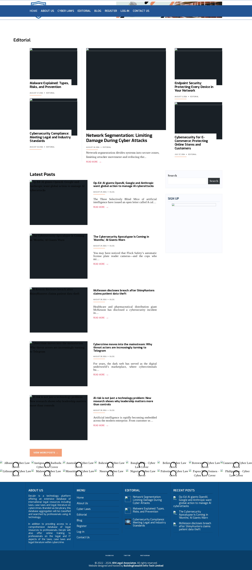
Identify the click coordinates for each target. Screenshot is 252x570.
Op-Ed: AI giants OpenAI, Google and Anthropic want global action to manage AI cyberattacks (123, 184)
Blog (97, 11)
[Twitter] (203, 10)
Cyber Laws (66, 11)
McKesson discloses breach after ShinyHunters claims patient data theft (124, 292)
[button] (2, 465)
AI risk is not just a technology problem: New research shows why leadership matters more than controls (123, 401)
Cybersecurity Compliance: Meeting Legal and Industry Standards (50, 137)
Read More (94, 162)
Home (33, 11)
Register (111, 11)
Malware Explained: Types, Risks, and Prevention (49, 85)
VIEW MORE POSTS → (45, 452)
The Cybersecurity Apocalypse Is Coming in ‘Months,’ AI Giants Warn (121, 238)
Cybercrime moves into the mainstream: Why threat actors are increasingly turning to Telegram (122, 347)
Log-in (125, 11)
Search (172, 175)
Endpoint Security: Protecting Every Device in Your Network (194, 87)
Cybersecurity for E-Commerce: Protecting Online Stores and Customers (191, 142)
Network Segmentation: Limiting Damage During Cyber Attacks (119, 137)
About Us (47, 11)
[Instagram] (208, 10)
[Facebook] (198, 10)
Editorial (84, 11)
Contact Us (141, 11)
